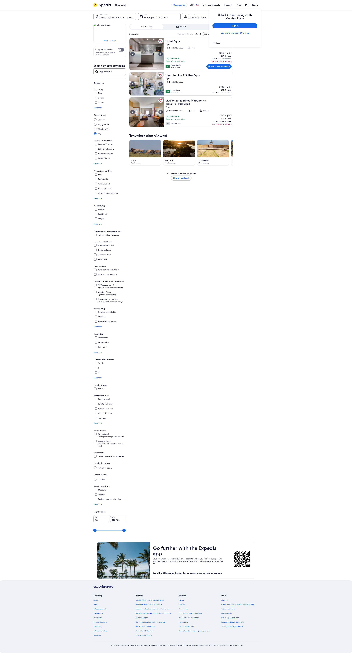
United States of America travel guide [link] (150, 600)
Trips (239, 5)
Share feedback (181, 178)
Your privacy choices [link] (186, 626)
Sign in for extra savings (220, 66)
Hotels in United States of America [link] (149, 604)
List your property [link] (100, 609)
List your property (211, 5)
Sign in (255, 5)
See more (98, 107)
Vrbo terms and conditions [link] (189, 618)
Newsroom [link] (98, 618)
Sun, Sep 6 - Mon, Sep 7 (156, 17)
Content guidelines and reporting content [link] (194, 631)
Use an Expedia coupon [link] (230, 618)
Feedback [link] (97, 635)
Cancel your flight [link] (227, 609)
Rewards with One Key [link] (144, 631)
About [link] (96, 600)
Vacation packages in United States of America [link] (153, 613)
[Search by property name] (110, 71)
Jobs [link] (95, 604)
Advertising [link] (98, 626)
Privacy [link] (181, 600)
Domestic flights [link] (142, 618)
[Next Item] (233, 152)
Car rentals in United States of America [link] (150, 622)
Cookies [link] (182, 604)
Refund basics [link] (226, 613)
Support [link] (224, 600)
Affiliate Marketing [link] (100, 631)
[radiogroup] (181, 27)
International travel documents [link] (232, 622)
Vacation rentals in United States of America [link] (152, 609)
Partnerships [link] (98, 613)
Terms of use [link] (183, 609)
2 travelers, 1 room (197, 17)
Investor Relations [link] (100, 622)
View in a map (110, 40)
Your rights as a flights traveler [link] (232, 626)
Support (228, 5)
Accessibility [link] (183, 622)
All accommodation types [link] (145, 626)
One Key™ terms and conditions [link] (190, 613)
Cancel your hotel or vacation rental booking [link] (237, 604)
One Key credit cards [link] (144, 635)
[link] (235, 43)
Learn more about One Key (235, 33)
